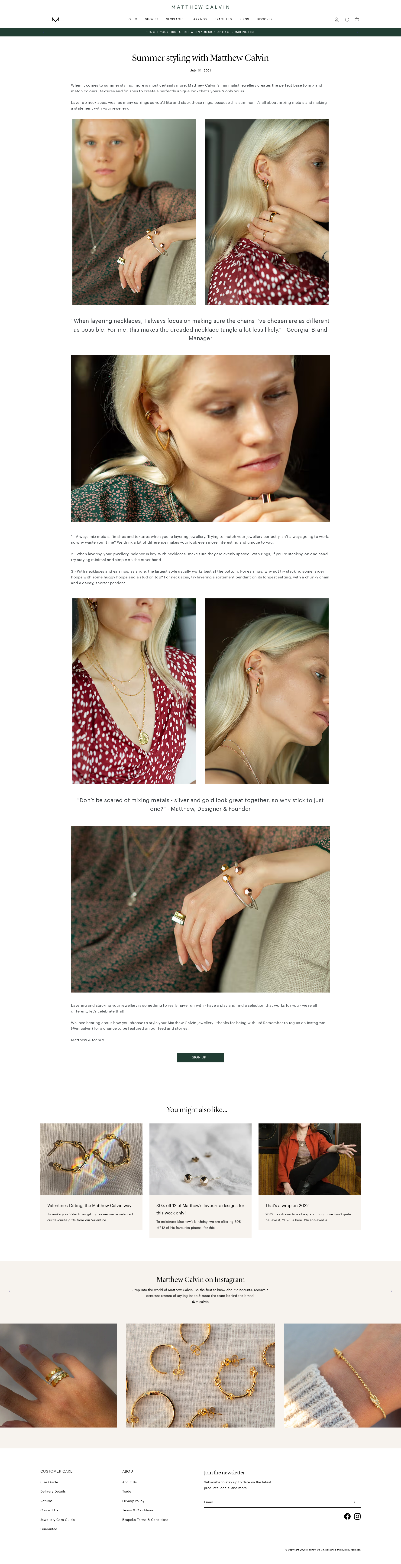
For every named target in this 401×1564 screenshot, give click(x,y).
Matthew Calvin (315, 1550)
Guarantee (48, 1529)
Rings (244, 19)
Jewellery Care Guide (57, 1520)
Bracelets (223, 19)
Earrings (199, 19)
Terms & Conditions (138, 1510)
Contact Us (49, 1510)
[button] (46, 32)
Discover (264, 19)
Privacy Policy (133, 1501)
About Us (129, 1482)
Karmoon (356, 1550)
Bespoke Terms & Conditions (145, 1520)
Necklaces (175, 19)
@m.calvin (200, 1302)
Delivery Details (53, 1491)
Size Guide (49, 1482)
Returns (46, 1501)
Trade (126, 1491)
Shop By (151, 19)
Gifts (133, 19)
